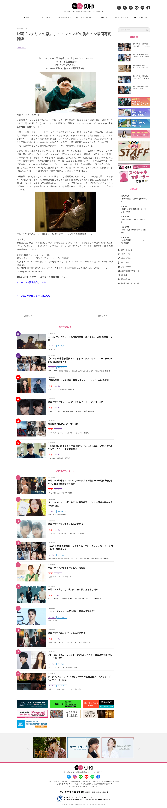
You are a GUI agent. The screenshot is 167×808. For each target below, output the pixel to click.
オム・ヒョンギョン (77, 598)
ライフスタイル (85, 17)
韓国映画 (86, 433)
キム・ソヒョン (53, 667)
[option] (49, 747)
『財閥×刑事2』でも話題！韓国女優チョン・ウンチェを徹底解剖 (78, 380)
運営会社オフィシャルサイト (89, 786)
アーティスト (66, 17)
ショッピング (142, 17)
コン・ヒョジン (59, 577)
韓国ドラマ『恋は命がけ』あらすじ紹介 (66, 633)
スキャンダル (52, 689)
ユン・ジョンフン (89, 598)
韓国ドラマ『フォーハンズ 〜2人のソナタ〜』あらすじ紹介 (76, 402)
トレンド (103, 17)
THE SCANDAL (53, 371)
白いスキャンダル (72, 667)
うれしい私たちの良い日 (62, 598)
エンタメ (46, 17)
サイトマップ (72, 786)
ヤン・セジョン (78, 642)
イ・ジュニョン (64, 411)
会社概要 (123, 275)
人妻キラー (69, 577)
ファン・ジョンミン (77, 433)
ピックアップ (123, 17)
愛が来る (76, 533)
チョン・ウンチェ (54, 389)
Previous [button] (27, 747)
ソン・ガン (74, 411)
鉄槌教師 (60, 458)
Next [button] (139, 747)
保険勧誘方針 (125, 279)
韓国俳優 (67, 458)
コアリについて (126, 250)
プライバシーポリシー (73, 784)
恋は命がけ (57, 493)
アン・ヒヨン (59, 533)
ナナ (80, 689)
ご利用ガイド (125, 254)
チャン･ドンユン (53, 620)
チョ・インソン (65, 433)
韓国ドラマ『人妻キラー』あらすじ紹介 (66, 568)
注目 (27, 17)
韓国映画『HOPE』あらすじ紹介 (63, 424)
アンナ (50, 493)
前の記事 (28, 316)
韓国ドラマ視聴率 (67, 493)
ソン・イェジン (62, 689)
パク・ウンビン (53, 514)
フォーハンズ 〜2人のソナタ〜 (88, 411)
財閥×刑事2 (63, 389)
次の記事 (101, 316)
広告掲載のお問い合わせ (129, 271)
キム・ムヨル (52, 458)
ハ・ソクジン (68, 533)
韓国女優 (71, 389)
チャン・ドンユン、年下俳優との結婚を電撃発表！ (72, 611)
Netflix (50, 411)
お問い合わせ (125, 267)
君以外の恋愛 (100, 371)
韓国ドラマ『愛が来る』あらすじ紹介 (65, 524)
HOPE (50, 433)
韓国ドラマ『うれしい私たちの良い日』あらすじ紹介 (73, 589)
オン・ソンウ (57, 642)
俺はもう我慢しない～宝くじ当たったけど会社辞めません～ (76, 371)
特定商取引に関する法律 (129, 283)
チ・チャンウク (72, 689)
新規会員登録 (125, 258)
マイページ (124, 262)
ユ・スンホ (52, 349)
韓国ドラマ (108, 371)
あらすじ (56, 411)
